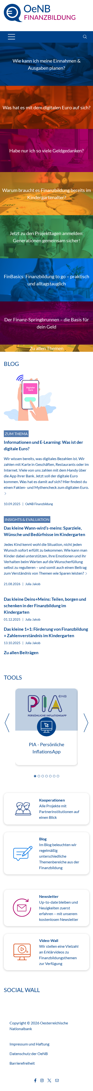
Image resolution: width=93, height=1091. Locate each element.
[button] (35, 776)
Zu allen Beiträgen (21, 652)
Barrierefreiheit (22, 1063)
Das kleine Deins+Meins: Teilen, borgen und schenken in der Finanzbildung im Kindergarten (45, 605)
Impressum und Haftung (29, 1044)
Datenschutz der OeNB (29, 1053)
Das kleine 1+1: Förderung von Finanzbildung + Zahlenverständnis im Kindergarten (46, 632)
